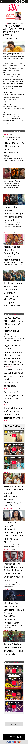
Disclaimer (8, 737)
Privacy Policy (13, 737)
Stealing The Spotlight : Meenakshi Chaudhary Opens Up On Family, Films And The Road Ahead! (14, 532)
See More (14, 724)
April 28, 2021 (20, 108)
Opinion (17, 192)
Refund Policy (19, 737)
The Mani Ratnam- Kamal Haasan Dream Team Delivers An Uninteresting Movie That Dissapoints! (13, 293)
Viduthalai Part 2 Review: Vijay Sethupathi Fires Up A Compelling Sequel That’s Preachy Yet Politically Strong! (14, 613)
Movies (6, 23)
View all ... (22, 428)
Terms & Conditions (17, 736)
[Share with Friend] (18, 742)
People (10, 508)
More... (10, 342)
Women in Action (12, 180)
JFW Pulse (6, 192)
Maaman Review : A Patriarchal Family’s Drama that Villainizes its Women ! (13, 493)
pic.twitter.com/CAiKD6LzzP (10, 106)
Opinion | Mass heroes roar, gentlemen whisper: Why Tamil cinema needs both (14, 213)
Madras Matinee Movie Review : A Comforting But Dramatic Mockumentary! (12, 253)
